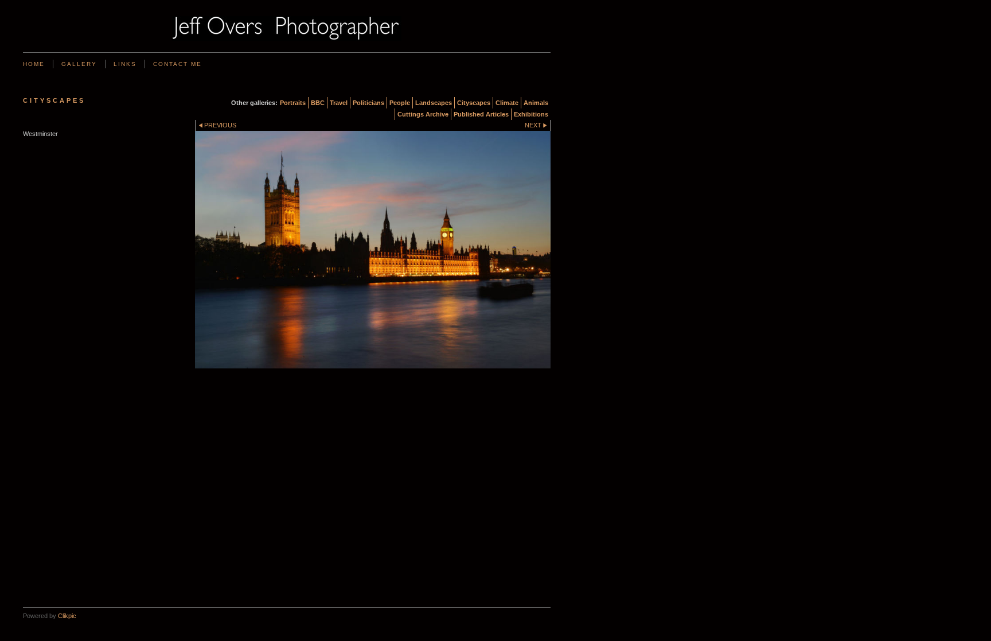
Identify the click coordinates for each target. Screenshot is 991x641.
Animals (536, 102)
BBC (318, 102)
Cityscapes (473, 102)
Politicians (368, 102)
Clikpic (67, 615)
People (399, 102)
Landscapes (433, 102)
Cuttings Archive (422, 114)
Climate (507, 102)
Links (125, 64)
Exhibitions (531, 114)
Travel (339, 102)
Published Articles (481, 114)
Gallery (79, 64)
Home (34, 64)
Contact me (177, 64)
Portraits (293, 102)
